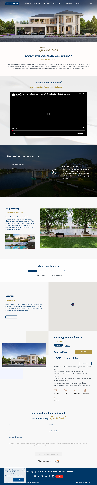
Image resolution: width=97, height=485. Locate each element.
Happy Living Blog (30, 472)
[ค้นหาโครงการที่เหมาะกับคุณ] (86, 3)
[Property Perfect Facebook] (35, 477)
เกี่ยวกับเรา (62, 472)
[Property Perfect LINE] (53, 477)
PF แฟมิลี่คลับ (42, 472)
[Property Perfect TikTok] (49, 477)
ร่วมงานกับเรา (52, 472)
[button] (90, 3)
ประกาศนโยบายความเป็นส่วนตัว (15, 476)
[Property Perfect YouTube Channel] (46, 477)
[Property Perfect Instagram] (42, 477)
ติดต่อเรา (70, 472)
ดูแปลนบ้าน (84, 363)
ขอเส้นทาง (10, 317)
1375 (60, 476)
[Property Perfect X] (39, 477)
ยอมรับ (18, 480)
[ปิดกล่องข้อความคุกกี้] (24, 468)
